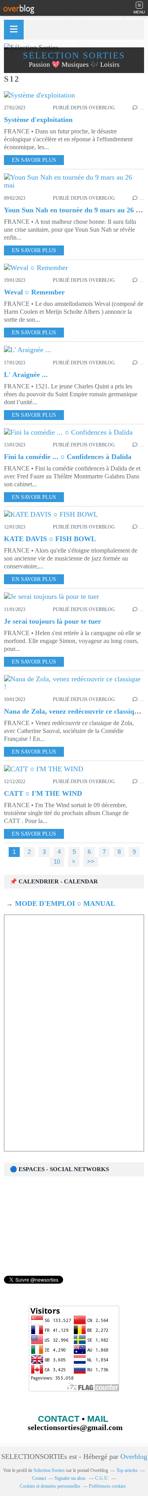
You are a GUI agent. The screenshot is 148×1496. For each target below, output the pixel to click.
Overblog (133, 1456)
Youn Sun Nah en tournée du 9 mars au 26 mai (75, 210)
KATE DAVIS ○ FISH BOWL (50, 539)
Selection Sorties (49, 1470)
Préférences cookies (107, 1486)
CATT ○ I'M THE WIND (43, 793)
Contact (39, 1478)
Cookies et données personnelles (50, 1486)
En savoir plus (34, 160)
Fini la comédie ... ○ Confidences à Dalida (67, 457)
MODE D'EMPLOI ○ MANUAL (64, 903)
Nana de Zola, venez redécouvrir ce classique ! (75, 711)
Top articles (127, 1470)
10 (57, 862)
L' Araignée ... (26, 375)
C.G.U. (102, 1478)
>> (90, 862)
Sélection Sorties (74, 55)
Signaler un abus (70, 1478)
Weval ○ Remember (34, 292)
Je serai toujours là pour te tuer (52, 621)
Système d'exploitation (38, 120)
